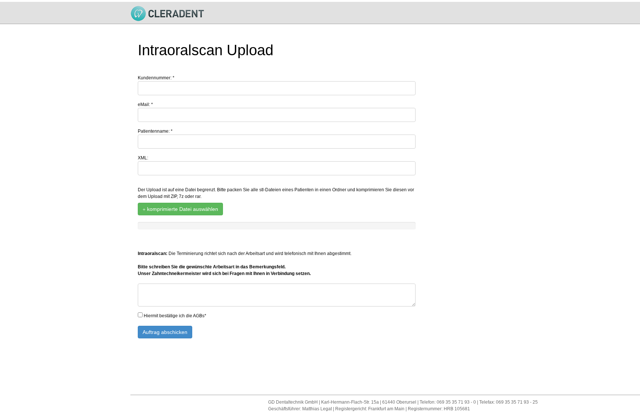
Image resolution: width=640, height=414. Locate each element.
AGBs (198, 315)
